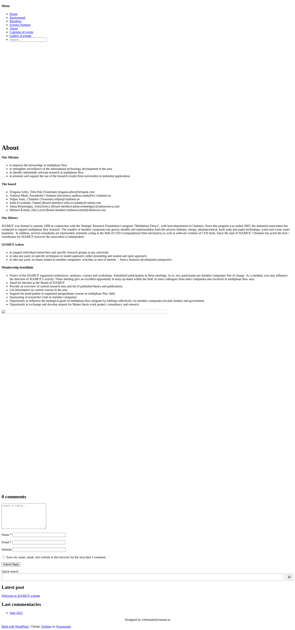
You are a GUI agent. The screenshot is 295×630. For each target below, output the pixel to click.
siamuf (11, 87)
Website (7, 549)
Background (17, 17)
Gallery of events (20, 35)
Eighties (46, 626)
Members (15, 21)
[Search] (289, 577)
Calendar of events (21, 32)
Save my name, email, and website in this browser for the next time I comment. (56, 557)
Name (7, 534)
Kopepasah (63, 626)
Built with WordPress (15, 626)
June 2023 (16, 613)
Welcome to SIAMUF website (21, 595)
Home (13, 14)
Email (6, 542)
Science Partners (20, 25)
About (14, 28)
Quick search (10, 571)
